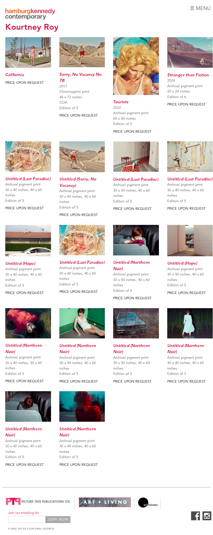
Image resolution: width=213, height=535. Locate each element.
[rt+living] (104, 506)
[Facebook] (195, 519)
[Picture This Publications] (38, 506)
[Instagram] (206, 519)
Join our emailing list (23, 513)
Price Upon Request (24, 83)
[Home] (30, 15)
